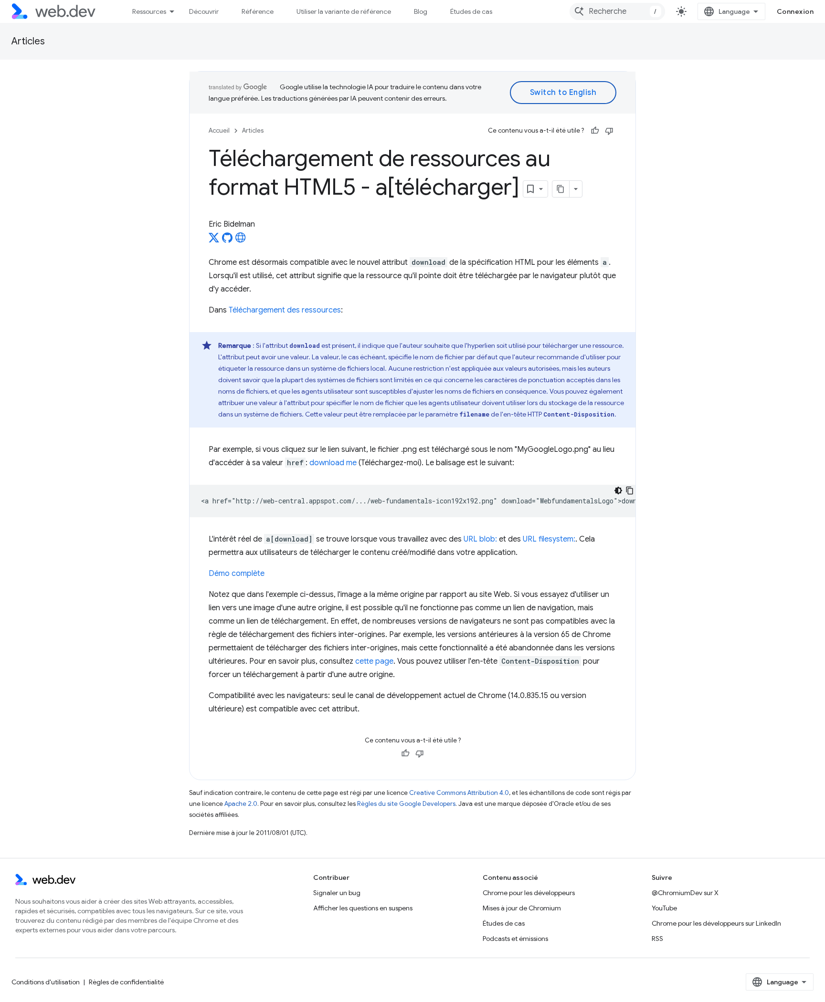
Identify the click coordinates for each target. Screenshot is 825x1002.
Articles (28, 41)
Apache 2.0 (240, 804)
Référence (258, 11)
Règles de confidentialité (126, 982)
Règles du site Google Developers (406, 804)
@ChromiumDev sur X (685, 892)
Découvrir (204, 11)
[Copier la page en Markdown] (561, 189)
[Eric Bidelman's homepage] (240, 240)
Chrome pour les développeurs (529, 892)
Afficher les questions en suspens (362, 908)
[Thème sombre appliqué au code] (618, 490)
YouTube (664, 908)
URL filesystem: (549, 539)
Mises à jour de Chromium (522, 908)
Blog (420, 11)
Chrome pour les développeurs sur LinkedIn (716, 923)
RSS (657, 938)
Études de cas (471, 11)
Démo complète (236, 573)
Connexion (795, 11)
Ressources (149, 11)
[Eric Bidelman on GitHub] (227, 240)
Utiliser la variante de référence (343, 11)
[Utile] (595, 131)
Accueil (219, 130)
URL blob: (480, 539)
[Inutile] (609, 131)
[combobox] (617, 11)
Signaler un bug (336, 892)
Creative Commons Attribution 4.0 (459, 793)
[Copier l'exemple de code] (629, 490)
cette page (374, 661)
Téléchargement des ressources (285, 310)
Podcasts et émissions (515, 938)
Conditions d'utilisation (45, 982)
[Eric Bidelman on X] (214, 240)
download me (333, 463)
